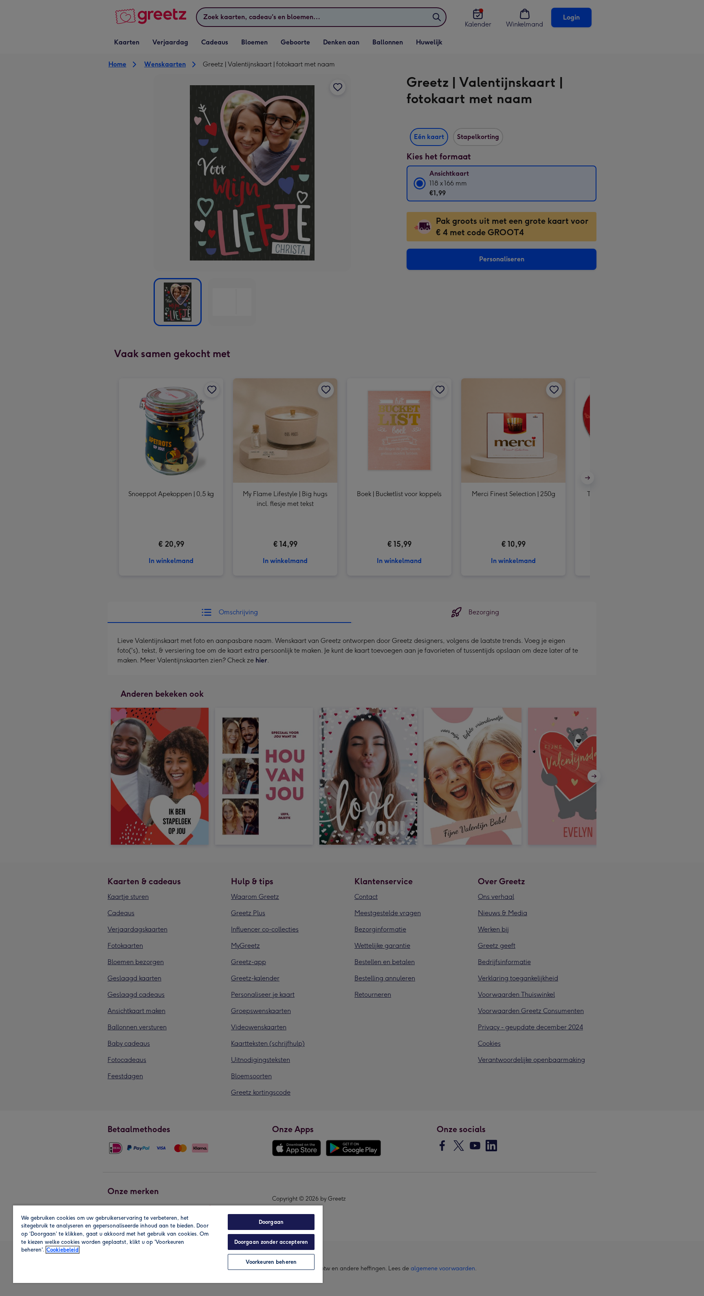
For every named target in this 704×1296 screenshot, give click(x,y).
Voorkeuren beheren (271, 1262)
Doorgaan (271, 1222)
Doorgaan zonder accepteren (271, 1242)
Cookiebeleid (62, 1250)
